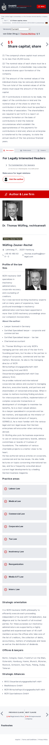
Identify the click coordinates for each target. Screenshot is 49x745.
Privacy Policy (43, 740)
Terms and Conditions (29, 740)
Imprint (17, 740)
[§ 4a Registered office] (2, 44)
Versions (7, 29)
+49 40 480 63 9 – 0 (12, 255)
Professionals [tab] (27, 150)
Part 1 (6, 20)
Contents (43, 150)
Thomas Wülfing (27, 34)
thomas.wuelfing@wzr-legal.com (35, 255)
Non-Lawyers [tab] (10, 150)
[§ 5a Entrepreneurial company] (47, 44)
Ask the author (16, 179)
